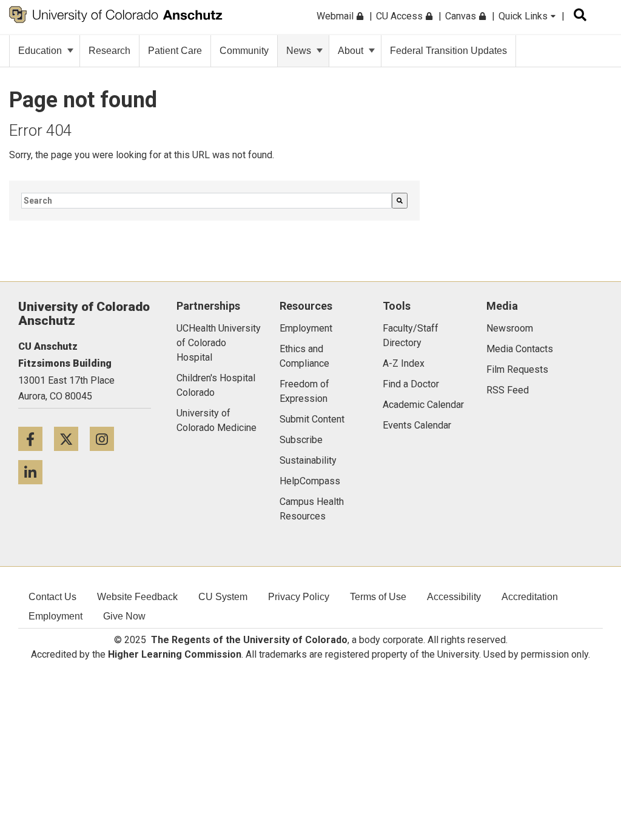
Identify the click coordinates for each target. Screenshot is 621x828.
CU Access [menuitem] (400, 16)
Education (40, 50)
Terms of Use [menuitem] (378, 597)
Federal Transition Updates (448, 50)
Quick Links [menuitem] (524, 16)
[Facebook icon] (36, 438)
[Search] (400, 201)
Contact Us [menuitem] (52, 597)
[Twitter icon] (72, 438)
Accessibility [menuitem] (454, 597)
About (350, 50)
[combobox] (206, 201)
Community (244, 50)
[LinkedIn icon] (35, 472)
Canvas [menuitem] (461, 16)
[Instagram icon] (106, 438)
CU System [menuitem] (222, 597)
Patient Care (175, 50)
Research (109, 50)
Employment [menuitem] (55, 616)
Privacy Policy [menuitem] (298, 597)
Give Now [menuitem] (124, 616)
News (298, 50)
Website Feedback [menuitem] (137, 597)
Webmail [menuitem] (336, 16)
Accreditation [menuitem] (530, 597)
